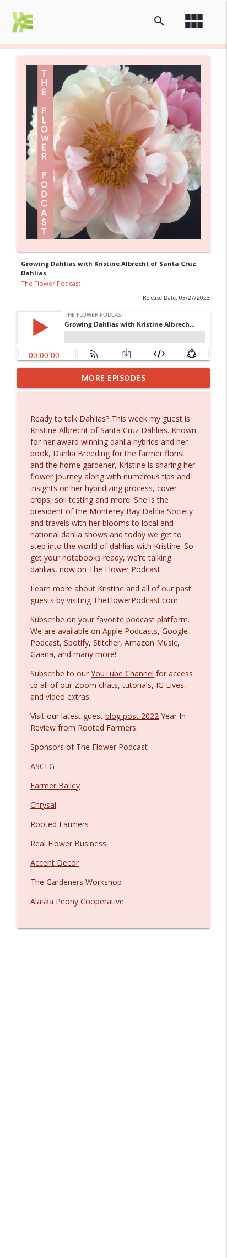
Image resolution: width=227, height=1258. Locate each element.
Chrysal (43, 804)
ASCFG (42, 766)
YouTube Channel (122, 673)
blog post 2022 (132, 716)
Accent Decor (54, 862)
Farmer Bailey (55, 785)
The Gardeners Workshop (76, 882)
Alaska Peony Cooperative (77, 901)
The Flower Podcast (50, 283)
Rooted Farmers (59, 824)
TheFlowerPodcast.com (135, 600)
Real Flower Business (68, 843)
